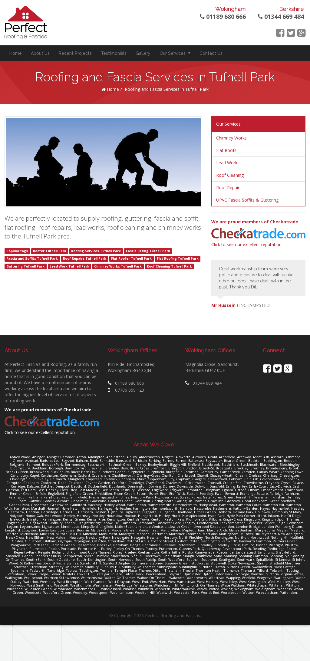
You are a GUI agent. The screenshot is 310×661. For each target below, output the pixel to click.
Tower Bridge (37, 574)
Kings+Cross (232, 519)
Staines (72, 563)
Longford (12, 530)
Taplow (72, 570)
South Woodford (171, 559)
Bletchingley (290, 464)
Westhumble (80, 585)
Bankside (107, 460)
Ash (266, 457)
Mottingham (229, 533)
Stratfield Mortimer (285, 563)
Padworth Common (255, 541)
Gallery (143, 53)
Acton (81, 457)
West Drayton (119, 581)
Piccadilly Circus (227, 545)
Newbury (76, 537)
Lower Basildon (51, 530)
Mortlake (210, 533)
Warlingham (284, 577)
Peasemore (86, 545)
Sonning (230, 556)
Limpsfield (89, 526)
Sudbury (92, 566)
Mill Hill (75, 533)
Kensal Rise (96, 519)
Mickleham (29, 533)
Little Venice (153, 526)
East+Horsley (48, 490)
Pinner (261, 545)
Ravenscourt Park (237, 548)
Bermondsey (75, 464)
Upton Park (223, 574)
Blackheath (249, 464)
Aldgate (168, 457)
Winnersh (162, 589)
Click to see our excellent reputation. (254, 233)
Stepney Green (177, 563)
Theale (188, 570)
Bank (94, 460)
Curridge (18, 486)
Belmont (33, 464)
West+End (140, 581)
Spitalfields (264, 559)
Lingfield (106, 526)
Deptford (78, 486)
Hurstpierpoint (194, 515)
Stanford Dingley (116, 563)
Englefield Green (79, 493)
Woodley (80, 592)
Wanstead (216, 577)
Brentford (158, 468)
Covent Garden (97, 482)
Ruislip (187, 552)
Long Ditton (292, 526)
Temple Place (125, 570)
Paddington (210, 541)
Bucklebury (60, 471)
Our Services (174, 53)
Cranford (119, 482)
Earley (242, 486)
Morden (143, 533)
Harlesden (122, 508)
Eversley (206, 493)
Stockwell (218, 563)
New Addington (290, 533)
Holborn (224, 512)
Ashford (277, 457)
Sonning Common (253, 556)
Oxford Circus (138, 541)
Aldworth (183, 457)
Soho (218, 556)
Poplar (53, 548)
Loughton (29, 530)
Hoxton (130, 515)
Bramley (112, 468)
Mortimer (159, 533)
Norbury (170, 537)
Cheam (241, 475)
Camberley (209, 471)
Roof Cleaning (230, 175)
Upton (208, 574)
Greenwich (59, 504)
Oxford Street (162, 541)
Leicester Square (261, 523)
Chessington (289, 475)
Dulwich (201, 486)
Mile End (47, 533)
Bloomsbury (20, 468)
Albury (132, 457)
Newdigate (120, 537)
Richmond (60, 552)
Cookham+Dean (54, 482)
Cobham (235, 479)
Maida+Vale (100, 530)
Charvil (202, 475)
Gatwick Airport (56, 500)
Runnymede (205, 552)
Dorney (169, 486)
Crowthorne (253, 482)
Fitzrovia (162, 497)
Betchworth (97, 464)
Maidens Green (124, 530)
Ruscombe (225, 552)
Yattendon (288, 592)
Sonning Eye (279, 556)
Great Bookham (255, 500)
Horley (69, 515)
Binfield (194, 464)
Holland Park (243, 512)
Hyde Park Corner (241, 515)
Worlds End (210, 592)
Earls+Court (258, 486)
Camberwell (230, 471)
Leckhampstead (233, 523)
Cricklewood (195, 482)
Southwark (245, 559)
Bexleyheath (158, 464)
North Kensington (219, 537)
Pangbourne (21, 545)
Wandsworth (196, 577)
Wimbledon (63, 589)
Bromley (257, 468)
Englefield (56, 493)
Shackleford (285, 552)
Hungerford (147, 515)
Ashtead (31, 460)
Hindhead (184, 512)
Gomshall (142, 500)
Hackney (95, 504)
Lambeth (128, 523)
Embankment (272, 490)
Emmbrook (294, 490)
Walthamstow (92, 577)
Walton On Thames (119, 577)
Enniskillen (103, 493)
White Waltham (233, 585)
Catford (84, 475)
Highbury (115, 512)
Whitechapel (257, 585)
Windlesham (111, 589)
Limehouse (70, 526)
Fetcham (68, 497)
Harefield (88, 508)
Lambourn (146, 523)
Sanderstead (246, 552)
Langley (189, 523)
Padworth (229, 541)
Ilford (261, 515)
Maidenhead (148, 530)
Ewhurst (231, 493)
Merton (12, 533)
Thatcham (172, 570)
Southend (209, 559)
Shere (89, 556)
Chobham (127, 479)
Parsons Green (63, 545)
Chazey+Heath (221, 475)
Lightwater (50, 526)
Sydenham (19, 570)
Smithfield (204, 556)
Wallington (13, 577)
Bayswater (214, 460)
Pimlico (248, 545)
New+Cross (15, 537)
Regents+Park (25, 552)
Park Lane (41, 545)
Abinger (38, 457)
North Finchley (191, 537)
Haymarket (280, 508)
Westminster (103, 585)
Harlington (141, 508)
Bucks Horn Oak (84, 471)
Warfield (248, 577)
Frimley (294, 497)
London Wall (272, 526)
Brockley (241, 468)
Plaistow (291, 545)
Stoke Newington (241, 563)
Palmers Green (285, 541)
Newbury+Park (98, 537)
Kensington (116, 519)
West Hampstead (181, 581)
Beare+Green (235, 460)
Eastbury (128, 490)
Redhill (292, 548)
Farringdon (18, 497)
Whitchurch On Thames (199, 585)
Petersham (187, 545)
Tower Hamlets (62, 574)
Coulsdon (76, 482)
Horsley (98, 515)
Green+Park (19, 504)
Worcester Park (186, 592)
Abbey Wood (20, 457)
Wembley (47, 581)
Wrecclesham (267, 592)
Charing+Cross (148, 475)
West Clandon (95, 581)
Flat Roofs (226, 150)
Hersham (85, 512)
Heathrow (16, 512)
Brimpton (176, 468)
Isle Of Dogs (290, 515)
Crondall (214, 482)
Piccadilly (205, 545)
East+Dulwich (280, 486)
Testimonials (114, 53)
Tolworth (277, 570)
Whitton (292, 585)
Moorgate (127, 533)
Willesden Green (38, 589)
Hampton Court (248, 504)
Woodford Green (57, 592)
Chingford (76, 479)
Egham (227, 490)
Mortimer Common (185, 533)
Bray (124, 468)
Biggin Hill (178, 464)
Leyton (12, 526)
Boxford (80, 468)
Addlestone (115, 457)
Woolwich (164, 592)
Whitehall (276, 585)
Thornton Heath (209, 570)
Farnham (292, 493)
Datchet (47, 486)
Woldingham (265, 589)
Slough (188, 556)
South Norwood (121, 559)
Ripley (118, 552)
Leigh (281, 523)
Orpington (82, 541)
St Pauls (58, 563)
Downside (185, 486)
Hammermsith (159, 504)
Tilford (262, 570)
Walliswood (33, 577)
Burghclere (136, 471)
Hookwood (53, 515)
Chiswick (110, 479)
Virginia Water (292, 574)
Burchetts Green (112, 471)
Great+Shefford (282, 500)
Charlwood (186, 475)
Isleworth (17, 519)
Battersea (196, 460)
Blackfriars (230, 464)
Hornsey (84, 515)
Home (15, 53)
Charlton (169, 475)
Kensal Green (74, 519)
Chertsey (270, 475)
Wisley (202, 589)
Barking (155, 460)
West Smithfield (39, 585)
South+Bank (35, 559)
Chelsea (255, 475)
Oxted (195, 541)
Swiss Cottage (284, 566)
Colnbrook (290, 479)
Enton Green (124, 493)
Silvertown (152, 556)
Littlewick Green (178, 526)
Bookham (39, 468)
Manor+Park (170, 530)
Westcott (61, 585)
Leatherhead (207, 523)
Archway (244, 457)
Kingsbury (252, 519)
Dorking (154, 486)
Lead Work (226, 163)
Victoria (272, 574)
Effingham (212, 490)
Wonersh (284, 589)
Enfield (40, 493)
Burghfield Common (182, 471)
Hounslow (115, 515)
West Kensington (252, 581)
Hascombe (202, 508)
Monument (108, 533)
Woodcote (33, 592)
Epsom (142, 493)
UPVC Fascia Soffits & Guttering (247, 200)
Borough (56, 468)
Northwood (259, 537)
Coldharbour (270, 479)
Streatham (38, 566)
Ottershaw (116, 541)
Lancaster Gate (169, 523)
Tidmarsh (231, 570)
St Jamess (282, 559)
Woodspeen (98, 592)
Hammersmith (185, 504)
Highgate (149, 512)
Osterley (99, 541)
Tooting (292, 570)
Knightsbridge (90, 523)
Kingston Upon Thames (280, 519)
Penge (135, 545)
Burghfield (155, 471)
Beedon (290, 460)
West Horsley (207, 581)
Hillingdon (166, 512)
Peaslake (104, 545)
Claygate (199, 479)
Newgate (138, 537)
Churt (141, 479)
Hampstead (208, 504)
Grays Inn (215, 500)
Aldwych (199, 457)
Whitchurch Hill (166, 585)
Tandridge (55, 570)
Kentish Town (138, 519)
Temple (106, 570)
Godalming (79, 500)
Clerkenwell (217, 479)
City (171, 479)
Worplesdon (231, 592)
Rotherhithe (170, 552)
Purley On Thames (129, 548)
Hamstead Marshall (29, 508)
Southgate (227, 559)
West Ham (158, 581)
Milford (62, 533)
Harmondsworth (165, 508)
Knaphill (71, 523)
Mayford (297, 530)
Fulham (21, 500)
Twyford (175, 574)
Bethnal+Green (121, 464)
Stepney (156, 563)
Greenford (39, 504)
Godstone (98, 500)
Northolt (242, 537)
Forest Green (223, 497)
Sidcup (136, 556)
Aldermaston (149, 457)
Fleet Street (180, 497)
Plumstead (38, 548)
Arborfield (227, 457)
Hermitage (49, 512)
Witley (214, 589)
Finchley (122, 497)
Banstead (123, 460)
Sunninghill (188, 566)
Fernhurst (52, 497)
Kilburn (215, 519)
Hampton (226, 504)
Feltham (35, 497)
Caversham (101, 475)
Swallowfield (262, 566)
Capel (34, 475)
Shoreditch (120, 556)
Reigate (44, 552)
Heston (100, 512)
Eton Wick (177, 493)
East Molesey (89, 490)
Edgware (177, 490)
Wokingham (243, 589)
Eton (163, 493)
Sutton (219, 566)
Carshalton (49, 475)
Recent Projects (75, 53)
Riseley (130, 552)
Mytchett (269, 533)
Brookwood (39, 471)
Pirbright (276, 545)
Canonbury (19, 475)
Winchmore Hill (86, 589)
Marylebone (265, 530)
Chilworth (58, 479)
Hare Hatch (70, 508)
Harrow (186, 508)
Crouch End (232, 482)
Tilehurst (248, 570)
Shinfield (102, 556)
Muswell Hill (250, 533)
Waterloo (30, 581)
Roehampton (148, 552)
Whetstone (143, 585)
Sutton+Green (238, 566)
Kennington (51, 519)
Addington (96, 457)
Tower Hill (85, 574)
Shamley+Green (19, 556)
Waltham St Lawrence (61, 577)
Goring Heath (162, 500)
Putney (151, 548)
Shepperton (72, 556)
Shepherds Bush (48, 556)
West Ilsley (228, 581)
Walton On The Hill (152, 577)
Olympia (65, 541)
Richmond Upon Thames (91, 552)
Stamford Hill (90, 563)
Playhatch (20, 548)
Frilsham (279, 497)
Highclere (132, 512)
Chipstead (94, 479)
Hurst (176, 515)
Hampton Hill (273, 504)
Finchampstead (101, 497)
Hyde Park (216, 515)
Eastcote (143, 490)
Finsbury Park (142, 497)
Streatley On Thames (66, 566)
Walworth (177, 577)
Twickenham (155, 574)
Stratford (21, 566)
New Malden (57, 537)
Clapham (183, 479)
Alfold (212, 457)
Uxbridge (241, 574)
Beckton (255, 460)
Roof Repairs (229, 187)
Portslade (68, 548)
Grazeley (232, 500)
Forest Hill (244, 497)
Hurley (164, 515)
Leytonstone (30, 526)
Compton (13, 482)
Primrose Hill (88, 548)
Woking (226, 589)
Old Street (33, 541)
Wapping (233, 577)
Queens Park (189, 548)
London (228, 526)
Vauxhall (258, 574)
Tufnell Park (133, 574)
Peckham (120, 545)
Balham (82, 460)
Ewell (219, 493)
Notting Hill (280, 537)
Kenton (157, 519)
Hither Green (205, 512)
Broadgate (224, 468)
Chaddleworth (123, 475)
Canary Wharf (268, 471)
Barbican (140, 460)
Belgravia (17, 464)
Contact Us (211, 53)
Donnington (137, 486)
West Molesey (279, 581)
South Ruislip (145, 559)
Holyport (16, 515)
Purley (106, 548)
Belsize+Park (52, 464)
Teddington (88, 570)
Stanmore (140, 563)
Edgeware (160, 490)
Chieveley (40, 479)
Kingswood (38, 523)
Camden (248, 471)
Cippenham (157, 479)
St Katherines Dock (35, 563)
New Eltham (35, 537)
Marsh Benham (241, 530)
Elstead (240, 490)
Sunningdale (167, 566)
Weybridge (124, 585)
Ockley (17, 541)
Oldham (49, 541)
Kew (180, 519)
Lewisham (295, 523)
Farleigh (276, 493)
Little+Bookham (128, 526)
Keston (170, 519)
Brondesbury (276, 468)
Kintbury (56, 523)
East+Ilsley (68, 490)
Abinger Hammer (61, 457)
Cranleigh (136, 482)
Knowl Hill (112, 523)
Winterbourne (183, 589)
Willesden (15, 589)
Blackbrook (211, 464)
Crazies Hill (174, 482)
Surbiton (206, 566)
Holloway (262, 512)
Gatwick (34, 500)
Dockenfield (97, 486)
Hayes (265, 508)
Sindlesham (172, 556)
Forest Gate (201, 497)
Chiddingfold (20, 479)
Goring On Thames (190, 500)
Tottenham (15, 574)
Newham (154, 537)
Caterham (68, 475)
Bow (68, 468)
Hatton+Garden (245, 508)
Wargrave (264, 577)
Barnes (168, 460)
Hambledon (136, 504)
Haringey (105, 508)
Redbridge (276, 548)
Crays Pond (155, 482)
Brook (294, 468)
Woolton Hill (145, 592)
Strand (262, 563)
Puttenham (168, 548)
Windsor (129, 589)
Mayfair (283, 530)
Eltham (253, 490)
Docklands (117, 486)
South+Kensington (91, 559)
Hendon (32, 512)
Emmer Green (22, 493)
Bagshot (67, 460)
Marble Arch (217, 530)
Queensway (211, 548)
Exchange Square (254, 493)
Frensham (262, 497)
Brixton (191, 468)
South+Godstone (61, 559)
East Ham (28, 490)
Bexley (140, 464)
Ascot (257, 457)
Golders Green (120, 500)
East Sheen (110, 490)
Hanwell (53, 508)
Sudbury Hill (110, 566)
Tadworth (37, 570)
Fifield (82, 497)
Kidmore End (196, 519)
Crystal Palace (292, 482)
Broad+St (206, 468)
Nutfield (296, 537)
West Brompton (70, 581)
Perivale (169, 545)
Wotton (248, 592)
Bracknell (96, 468)
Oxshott (181, 541)
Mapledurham (193, 530)
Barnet (181, 460)
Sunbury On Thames (138, 566)
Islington (34, 519)
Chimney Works (231, 138)
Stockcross (200, 563)
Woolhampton (121, 592)
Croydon (272, 482)
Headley (298, 508)
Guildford (78, 504)
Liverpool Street (206, 526)
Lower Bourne (77, 530)
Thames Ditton (151, 570)
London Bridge (248, 526)
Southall (193, 559)
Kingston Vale (17, 523)
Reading (259, 548)
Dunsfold (216, 486)
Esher (153, 493)
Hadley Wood (114, 504)
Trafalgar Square (108, 574)
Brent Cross (139, 468)
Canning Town (292, 471)
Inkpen (273, 515)
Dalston (33, 486)
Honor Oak (34, 515)
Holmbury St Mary (286, 512)
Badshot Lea (50, 460)
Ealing (230, 486)
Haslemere (222, 508)
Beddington (272, 460)
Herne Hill (68, 512)
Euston (192, 493)
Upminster (192, 574)
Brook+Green (17, 471)
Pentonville (151, 545)
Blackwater (269, 464)
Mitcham (90, 533)
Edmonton (194, 490)
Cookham (31, 482)
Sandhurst (266, 552)
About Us (40, 53)
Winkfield (145, 589)
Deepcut (62, 486)
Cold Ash (251, 479)
